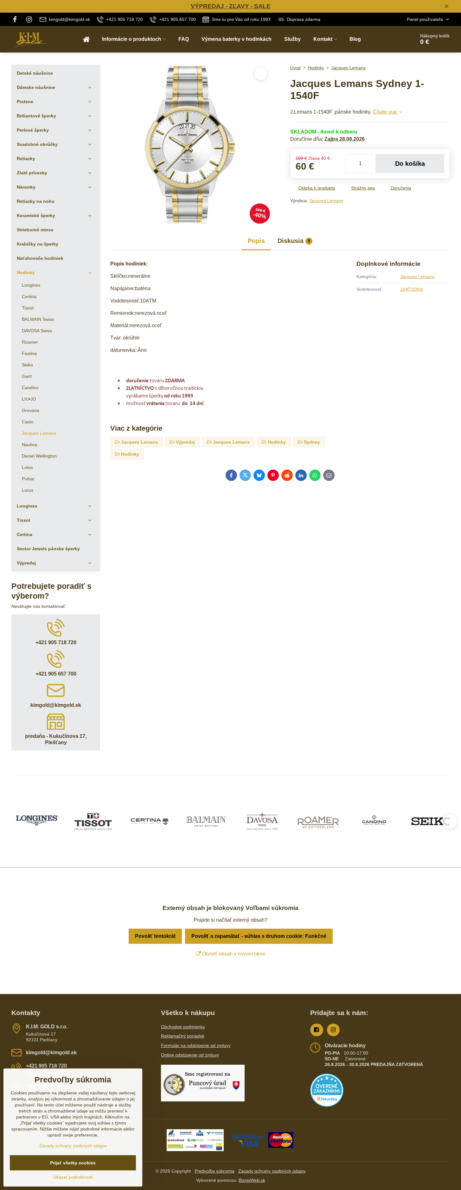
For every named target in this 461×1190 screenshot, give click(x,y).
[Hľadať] (392, 39)
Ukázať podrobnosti (73, 1177)
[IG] (29, 19)
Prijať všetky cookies (73, 1162)
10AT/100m (411, 289)
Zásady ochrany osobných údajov (272, 1171)
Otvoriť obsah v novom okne (233, 953)
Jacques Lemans (326, 200)
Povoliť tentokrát (155, 936)
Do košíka (410, 163)
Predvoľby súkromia (214, 1171)
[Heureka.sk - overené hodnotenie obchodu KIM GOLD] (326, 1105)
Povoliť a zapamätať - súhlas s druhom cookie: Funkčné (258, 936)
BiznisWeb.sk (252, 1180)
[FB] (16, 19)
